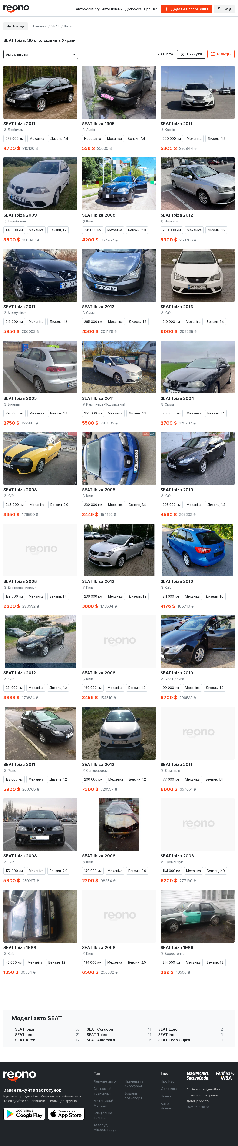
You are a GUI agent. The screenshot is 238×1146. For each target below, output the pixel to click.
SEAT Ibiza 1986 (177, 947)
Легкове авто (105, 1081)
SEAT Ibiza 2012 (177, 215)
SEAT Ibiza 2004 (177, 398)
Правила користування (203, 1095)
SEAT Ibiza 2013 (98, 306)
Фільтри (224, 54)
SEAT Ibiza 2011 (19, 123)
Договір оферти (198, 1101)
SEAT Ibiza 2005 (20, 398)
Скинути (194, 54)
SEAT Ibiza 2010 (177, 489)
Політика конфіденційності (205, 1089)
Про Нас (151, 9)
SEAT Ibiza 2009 (20, 215)
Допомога (133, 9)
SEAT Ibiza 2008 (99, 215)
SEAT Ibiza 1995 (98, 123)
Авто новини (112, 9)
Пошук (166, 1096)
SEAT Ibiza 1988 (19, 947)
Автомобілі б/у (88, 9)
